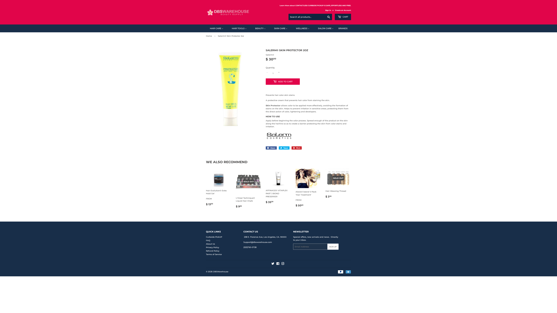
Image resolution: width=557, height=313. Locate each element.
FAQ (208, 240)
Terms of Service (214, 254)
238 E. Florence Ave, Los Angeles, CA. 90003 (265, 237)
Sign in (328, 10)
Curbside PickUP (214, 237)
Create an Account (343, 10)
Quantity (270, 67)
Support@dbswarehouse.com (257, 242)
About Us (210, 244)
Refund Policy (212, 251)
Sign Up (333, 247)
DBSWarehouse (220, 271)
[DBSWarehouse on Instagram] (282, 264)
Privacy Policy (212, 247)
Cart (345, 17)
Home (209, 36)
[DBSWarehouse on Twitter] (272, 264)
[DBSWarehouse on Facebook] (277, 264)
